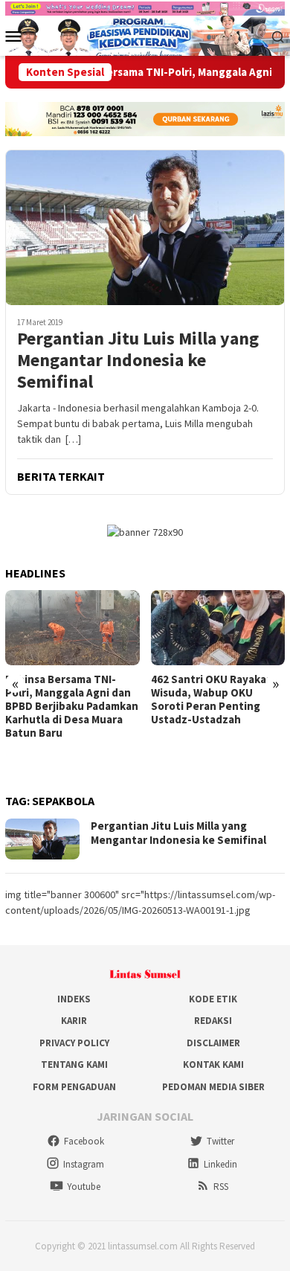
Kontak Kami (213, 1064)
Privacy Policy (74, 1043)
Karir (74, 1020)
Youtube (83, 1186)
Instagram (83, 1164)
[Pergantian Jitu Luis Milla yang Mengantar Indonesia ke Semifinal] (145, 227)
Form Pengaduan (74, 1086)
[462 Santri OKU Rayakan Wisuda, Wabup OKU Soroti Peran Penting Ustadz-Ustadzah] (218, 627)
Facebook (84, 1141)
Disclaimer (213, 1043)
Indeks (74, 999)
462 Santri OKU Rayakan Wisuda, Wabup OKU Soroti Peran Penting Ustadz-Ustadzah (212, 699)
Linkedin (220, 1164)
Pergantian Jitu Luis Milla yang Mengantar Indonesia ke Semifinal (138, 360)
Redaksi (213, 1020)
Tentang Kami (74, 1064)
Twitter (220, 1141)
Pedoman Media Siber (213, 1086)
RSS (220, 1186)
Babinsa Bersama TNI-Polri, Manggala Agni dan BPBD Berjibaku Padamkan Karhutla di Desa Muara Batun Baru (71, 706)
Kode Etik (213, 999)
